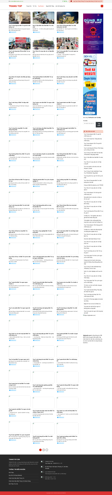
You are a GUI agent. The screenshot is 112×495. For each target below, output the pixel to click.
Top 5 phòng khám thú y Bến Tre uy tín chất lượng (19, 154)
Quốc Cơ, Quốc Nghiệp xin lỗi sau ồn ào (93, 272)
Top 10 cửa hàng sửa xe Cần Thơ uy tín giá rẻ (93, 251)
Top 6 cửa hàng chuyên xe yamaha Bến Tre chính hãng (43, 154)
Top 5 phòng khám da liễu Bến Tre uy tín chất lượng (43, 77)
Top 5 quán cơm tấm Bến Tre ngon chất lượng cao (43, 103)
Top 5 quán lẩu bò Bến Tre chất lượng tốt (67, 360)
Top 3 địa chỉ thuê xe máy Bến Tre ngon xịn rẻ (18, 231)
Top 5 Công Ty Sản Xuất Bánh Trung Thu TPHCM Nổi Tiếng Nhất (93, 172)
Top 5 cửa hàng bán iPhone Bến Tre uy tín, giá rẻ (19, 51)
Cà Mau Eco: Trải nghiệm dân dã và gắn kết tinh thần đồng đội (92, 216)
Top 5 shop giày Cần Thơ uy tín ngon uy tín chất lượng (93, 281)
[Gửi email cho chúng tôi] (64, 1)
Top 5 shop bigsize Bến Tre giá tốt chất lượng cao (19, 26)
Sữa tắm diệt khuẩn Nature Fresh (92, 239)
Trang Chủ (28, 6)
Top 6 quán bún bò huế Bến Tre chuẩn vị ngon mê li (19, 384)
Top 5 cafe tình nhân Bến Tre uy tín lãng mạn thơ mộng (67, 257)
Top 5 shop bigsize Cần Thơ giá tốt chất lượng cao (92, 144)
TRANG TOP (15, 6)
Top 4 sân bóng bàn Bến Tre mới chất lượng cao (19, 206)
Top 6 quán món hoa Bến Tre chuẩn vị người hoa (67, 283)
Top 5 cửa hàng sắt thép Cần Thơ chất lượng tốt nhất (92, 295)
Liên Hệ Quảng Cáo (60, 6)
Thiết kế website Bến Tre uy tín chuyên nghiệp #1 (43, 180)
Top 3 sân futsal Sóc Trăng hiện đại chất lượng (93, 139)
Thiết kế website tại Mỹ (89, 12)
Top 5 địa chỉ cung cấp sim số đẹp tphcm (92, 188)
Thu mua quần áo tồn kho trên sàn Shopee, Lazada (92, 167)
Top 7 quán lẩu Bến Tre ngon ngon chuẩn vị (18, 283)
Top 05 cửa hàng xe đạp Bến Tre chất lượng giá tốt (67, 308)
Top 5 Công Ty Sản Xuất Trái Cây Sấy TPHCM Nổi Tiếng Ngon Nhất (93, 153)
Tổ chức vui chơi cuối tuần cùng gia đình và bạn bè (93, 286)
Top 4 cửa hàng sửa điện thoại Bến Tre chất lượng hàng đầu (43, 128)
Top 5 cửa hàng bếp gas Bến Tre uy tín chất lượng (43, 334)
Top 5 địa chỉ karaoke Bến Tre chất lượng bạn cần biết (66, 26)
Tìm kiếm (85, 120)
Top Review (41, 6)
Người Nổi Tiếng (50, 6)
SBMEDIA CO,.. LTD (57, 463)
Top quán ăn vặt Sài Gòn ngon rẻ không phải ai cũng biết (92, 307)
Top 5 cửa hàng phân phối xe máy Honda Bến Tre (42, 206)
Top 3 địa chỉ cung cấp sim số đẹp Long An (92, 162)
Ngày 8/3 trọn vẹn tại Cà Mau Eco (92, 303)
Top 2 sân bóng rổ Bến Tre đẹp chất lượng (18, 103)
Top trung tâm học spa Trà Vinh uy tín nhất (93, 176)
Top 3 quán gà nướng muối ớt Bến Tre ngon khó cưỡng (67, 437)
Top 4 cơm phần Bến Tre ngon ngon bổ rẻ (19, 308)
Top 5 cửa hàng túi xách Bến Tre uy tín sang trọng (43, 360)
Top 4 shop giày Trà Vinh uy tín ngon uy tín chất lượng (93, 256)
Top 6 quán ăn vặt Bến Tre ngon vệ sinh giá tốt (19, 410)
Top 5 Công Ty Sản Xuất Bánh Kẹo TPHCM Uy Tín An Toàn (92, 267)
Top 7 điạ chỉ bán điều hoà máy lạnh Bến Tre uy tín (66, 206)
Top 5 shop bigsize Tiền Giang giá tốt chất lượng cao (93, 225)
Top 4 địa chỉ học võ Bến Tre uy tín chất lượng (19, 257)
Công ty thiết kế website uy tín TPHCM (93, 185)
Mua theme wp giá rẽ (24, 465)
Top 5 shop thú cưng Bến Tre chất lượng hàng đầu (18, 128)
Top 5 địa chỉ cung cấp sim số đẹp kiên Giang (92, 202)
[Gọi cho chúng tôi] (66, 1)
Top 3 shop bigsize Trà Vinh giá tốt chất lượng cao (92, 193)
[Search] (102, 6)
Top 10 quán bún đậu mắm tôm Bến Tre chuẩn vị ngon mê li (43, 411)
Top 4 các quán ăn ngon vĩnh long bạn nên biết (93, 312)
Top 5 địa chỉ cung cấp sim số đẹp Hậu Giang (92, 247)
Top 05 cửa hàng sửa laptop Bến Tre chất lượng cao (43, 308)
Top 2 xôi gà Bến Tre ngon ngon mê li (19, 359)
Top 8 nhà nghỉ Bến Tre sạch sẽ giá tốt (19, 435)
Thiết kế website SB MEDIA (60, 493)
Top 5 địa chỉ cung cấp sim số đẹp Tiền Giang (92, 276)
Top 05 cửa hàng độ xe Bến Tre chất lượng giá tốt (42, 437)
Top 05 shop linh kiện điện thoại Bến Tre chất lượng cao (42, 283)
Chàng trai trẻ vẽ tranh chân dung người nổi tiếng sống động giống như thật (93, 262)
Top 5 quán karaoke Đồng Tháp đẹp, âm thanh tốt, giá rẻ (93, 290)
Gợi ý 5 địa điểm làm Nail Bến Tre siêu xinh (43, 26)
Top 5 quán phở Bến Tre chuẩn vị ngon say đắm (67, 334)
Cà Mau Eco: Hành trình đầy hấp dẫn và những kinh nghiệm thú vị (93, 230)
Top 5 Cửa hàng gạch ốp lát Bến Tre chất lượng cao (66, 128)
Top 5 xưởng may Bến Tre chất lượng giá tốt (67, 180)
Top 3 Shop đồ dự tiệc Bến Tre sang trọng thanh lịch (66, 154)
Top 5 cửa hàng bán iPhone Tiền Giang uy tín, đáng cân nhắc (93, 149)
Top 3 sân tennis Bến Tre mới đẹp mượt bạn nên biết (67, 231)
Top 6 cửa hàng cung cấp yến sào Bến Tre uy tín (67, 77)
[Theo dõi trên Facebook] (63, 1)
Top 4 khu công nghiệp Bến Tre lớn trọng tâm (42, 231)
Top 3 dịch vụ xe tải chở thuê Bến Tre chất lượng (67, 411)
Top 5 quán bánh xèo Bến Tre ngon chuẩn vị (66, 103)
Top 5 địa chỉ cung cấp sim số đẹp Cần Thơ (92, 242)
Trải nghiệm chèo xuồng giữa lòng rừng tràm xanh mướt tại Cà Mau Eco (93, 221)
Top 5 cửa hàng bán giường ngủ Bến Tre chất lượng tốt (42, 385)
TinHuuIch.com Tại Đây (94, 117)
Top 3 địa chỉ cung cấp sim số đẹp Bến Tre (43, 51)
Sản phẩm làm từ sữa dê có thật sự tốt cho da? (93, 198)
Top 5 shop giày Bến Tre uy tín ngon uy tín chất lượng (67, 51)
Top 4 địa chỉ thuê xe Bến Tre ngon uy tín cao (19, 180)
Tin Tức (35, 6)
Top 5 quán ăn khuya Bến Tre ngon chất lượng (67, 385)
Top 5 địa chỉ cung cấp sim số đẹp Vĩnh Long (92, 207)
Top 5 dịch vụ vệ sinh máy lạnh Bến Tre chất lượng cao (19, 334)
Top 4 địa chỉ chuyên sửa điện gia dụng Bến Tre (19, 77)
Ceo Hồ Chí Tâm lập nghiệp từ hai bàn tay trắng (93, 300)
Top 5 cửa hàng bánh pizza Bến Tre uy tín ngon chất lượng (43, 257)
